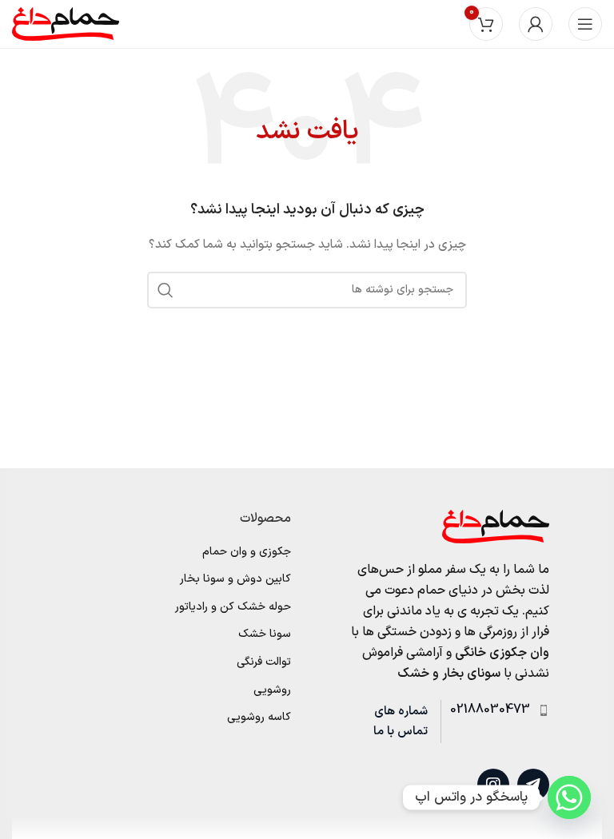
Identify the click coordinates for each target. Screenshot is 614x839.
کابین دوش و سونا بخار (235, 579)
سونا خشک (264, 634)
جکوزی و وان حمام (246, 552)
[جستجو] (165, 290)
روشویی (272, 690)
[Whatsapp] (569, 797)
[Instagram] (493, 785)
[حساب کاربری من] (535, 24)
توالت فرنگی (264, 662)
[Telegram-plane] (533, 785)
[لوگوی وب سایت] (65, 23)
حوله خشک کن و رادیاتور (233, 607)
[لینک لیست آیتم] (495, 710)
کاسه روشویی (259, 718)
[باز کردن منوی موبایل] (585, 24)
